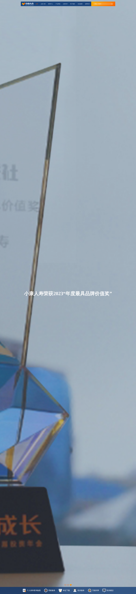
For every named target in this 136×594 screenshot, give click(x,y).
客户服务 (72, 3)
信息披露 (80, 3)
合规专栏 (65, 3)
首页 (37, 3)
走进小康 (43, 3)
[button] (65, 585)
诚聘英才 (87, 3)
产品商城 (58, 3)
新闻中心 (50, 3)
